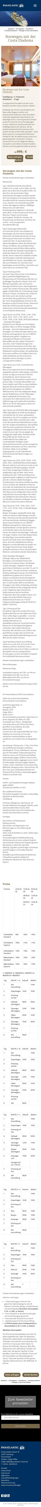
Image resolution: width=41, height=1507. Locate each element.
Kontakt (4, 1468)
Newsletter (5, 1480)
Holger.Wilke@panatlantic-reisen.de (14, 1462)
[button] (3, 71)
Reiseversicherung (8, 1483)
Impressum (5, 1473)
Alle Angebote (20, 29)
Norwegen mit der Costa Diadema (28, 30)
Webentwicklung (33, 1503)
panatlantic (11, 29)
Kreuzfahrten (29, 29)
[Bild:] (20, 71)
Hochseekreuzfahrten (11, 30)
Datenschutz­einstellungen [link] (11, 1485)
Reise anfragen (15, 157)
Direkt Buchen (31, 1374)
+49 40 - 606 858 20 (10, 1464)
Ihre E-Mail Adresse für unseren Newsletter (17, 1414)
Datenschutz (6, 1470)
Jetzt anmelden (20, 1426)
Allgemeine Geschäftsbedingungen (10, 1476)
